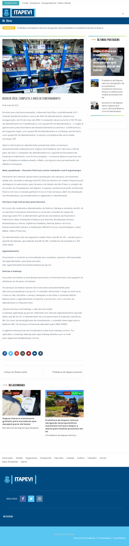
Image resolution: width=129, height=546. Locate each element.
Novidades (9, 28)
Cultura (80, 457)
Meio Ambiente (10, 461)
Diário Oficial (64, 3)
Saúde (16, 393)
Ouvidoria (35, 3)
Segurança (31, 457)
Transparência (48, 3)
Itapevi (59, 393)
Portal (25, 3)
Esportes (58, 457)
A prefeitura (120, 538)
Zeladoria (77, 393)
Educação (7, 457)
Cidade (8, 393)
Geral (24, 461)
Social (103, 457)
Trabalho (92, 457)
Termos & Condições (84, 538)
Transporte (45, 457)
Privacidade (104, 538)
